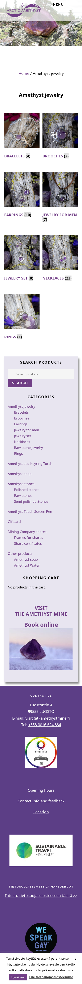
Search (20, 383)
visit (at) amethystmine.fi (47, 718)
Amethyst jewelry (21, 406)
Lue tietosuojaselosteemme (51, 977)
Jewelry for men (26, 430)
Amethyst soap (20, 473)
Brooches (21, 418)
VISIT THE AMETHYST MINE (41, 610)
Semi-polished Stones (31, 501)
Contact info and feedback (41, 800)
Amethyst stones (21, 483)
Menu (58, 4)
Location (41, 811)
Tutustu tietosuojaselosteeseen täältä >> (41, 895)
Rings (18, 453)
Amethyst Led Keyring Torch (30, 463)
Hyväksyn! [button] (18, 977)
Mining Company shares (27, 531)
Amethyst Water (27, 565)
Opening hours (41, 790)
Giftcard (14, 521)
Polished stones (26, 489)
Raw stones (23, 495)
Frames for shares (28, 537)
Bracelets (21, 412)
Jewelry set (22, 436)
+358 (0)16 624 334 (44, 724)
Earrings (21, 424)
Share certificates (28, 543)
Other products (20, 553)
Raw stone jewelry (28, 447)
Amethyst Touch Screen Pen (30, 511)
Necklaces (22, 441)
